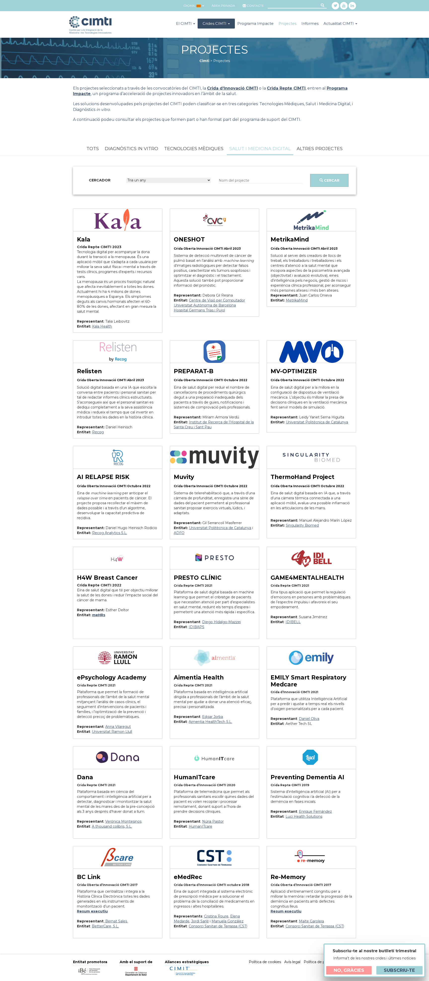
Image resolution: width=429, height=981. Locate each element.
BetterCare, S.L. (105, 926)
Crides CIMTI (215, 23)
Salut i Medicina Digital (260, 148)
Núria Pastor (213, 821)
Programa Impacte (255, 23)
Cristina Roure (216, 916)
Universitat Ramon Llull (112, 731)
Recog (98, 432)
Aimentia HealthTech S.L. (210, 721)
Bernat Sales (116, 921)
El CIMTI (184, 23)
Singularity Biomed (302, 525)
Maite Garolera (311, 921)
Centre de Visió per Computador (217, 300)
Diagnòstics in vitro (131, 148)
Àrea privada (223, 5)
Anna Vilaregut (118, 726)
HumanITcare (200, 826)
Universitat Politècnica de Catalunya (220, 528)
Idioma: (189, 5)
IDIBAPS (196, 627)
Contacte (255, 5)
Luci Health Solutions (304, 816)
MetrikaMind (297, 300)
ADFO (179, 533)
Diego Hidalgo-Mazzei (221, 622)
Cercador (99, 180)
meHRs (98, 615)
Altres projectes (320, 148)
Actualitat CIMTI (339, 23)
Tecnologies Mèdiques (193, 148)
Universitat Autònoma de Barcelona (205, 305)
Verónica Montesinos (123, 821)
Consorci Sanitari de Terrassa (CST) (218, 926)
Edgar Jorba (212, 716)
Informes (310, 23)
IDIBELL (293, 622)
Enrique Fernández (315, 811)
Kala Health (102, 326)
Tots (92, 148)
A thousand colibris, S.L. (112, 826)
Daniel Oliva (309, 718)
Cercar (331, 180)
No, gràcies (349, 970)
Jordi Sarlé (200, 921)
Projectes (287, 23)
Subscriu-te (399, 970)
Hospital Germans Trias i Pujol (199, 310)
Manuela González (228, 921)
